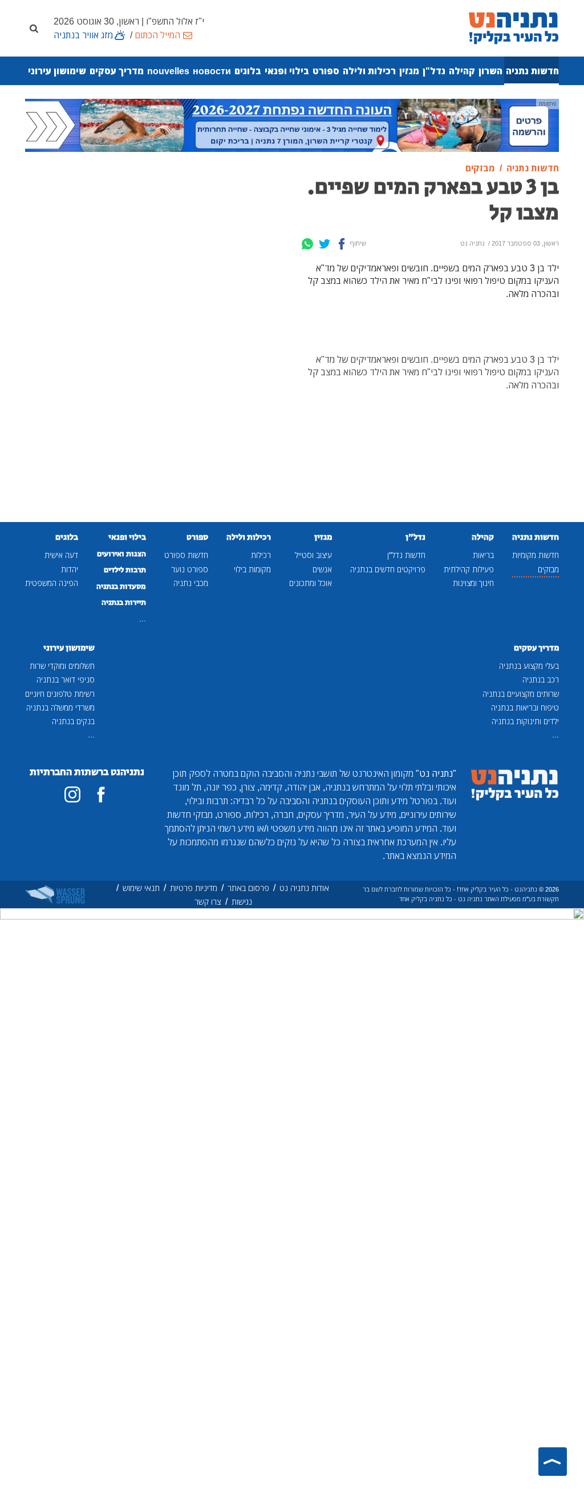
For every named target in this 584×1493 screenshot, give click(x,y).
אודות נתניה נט (304, 887)
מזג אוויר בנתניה (83, 35)
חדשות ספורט (186, 554)
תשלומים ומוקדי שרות (62, 665)
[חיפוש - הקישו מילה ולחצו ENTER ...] (33, 28)
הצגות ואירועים (121, 554)
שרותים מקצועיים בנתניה (520, 693)
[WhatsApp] (307, 243)
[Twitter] (324, 243)
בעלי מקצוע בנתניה (529, 665)
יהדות (69, 569)
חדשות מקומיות (535, 554)
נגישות (242, 901)
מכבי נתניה (190, 582)
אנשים (322, 569)
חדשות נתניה (532, 71)
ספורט (326, 71)
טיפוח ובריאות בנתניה (525, 707)
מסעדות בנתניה (121, 586)
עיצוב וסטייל (313, 554)
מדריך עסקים (117, 71)
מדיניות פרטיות (193, 887)
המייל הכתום (157, 35)
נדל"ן (434, 71)
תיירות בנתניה (124, 602)
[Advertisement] (223, 342)
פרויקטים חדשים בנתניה (387, 569)
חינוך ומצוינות (473, 582)
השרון (490, 71)
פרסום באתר (248, 887)
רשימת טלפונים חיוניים (60, 693)
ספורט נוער (189, 569)
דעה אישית (61, 554)
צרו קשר (207, 901)
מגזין (409, 71)
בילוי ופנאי (287, 71)
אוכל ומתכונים (310, 582)
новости (212, 71)
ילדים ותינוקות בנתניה (525, 721)
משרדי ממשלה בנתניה (60, 707)
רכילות (261, 554)
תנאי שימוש (141, 887)
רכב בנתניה (540, 679)
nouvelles (168, 71)
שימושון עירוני (57, 71)
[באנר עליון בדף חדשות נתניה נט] (292, 124)
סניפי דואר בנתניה (65, 679)
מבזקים (548, 569)
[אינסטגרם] (72, 794)
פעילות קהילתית (469, 569)
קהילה (462, 71)
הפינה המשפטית (51, 582)
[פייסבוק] (101, 794)
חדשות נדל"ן (406, 554)
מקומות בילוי (252, 569)
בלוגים (247, 71)
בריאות (483, 554)
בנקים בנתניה (73, 721)
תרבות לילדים (125, 570)
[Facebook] (341, 243)
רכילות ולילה (369, 71)
